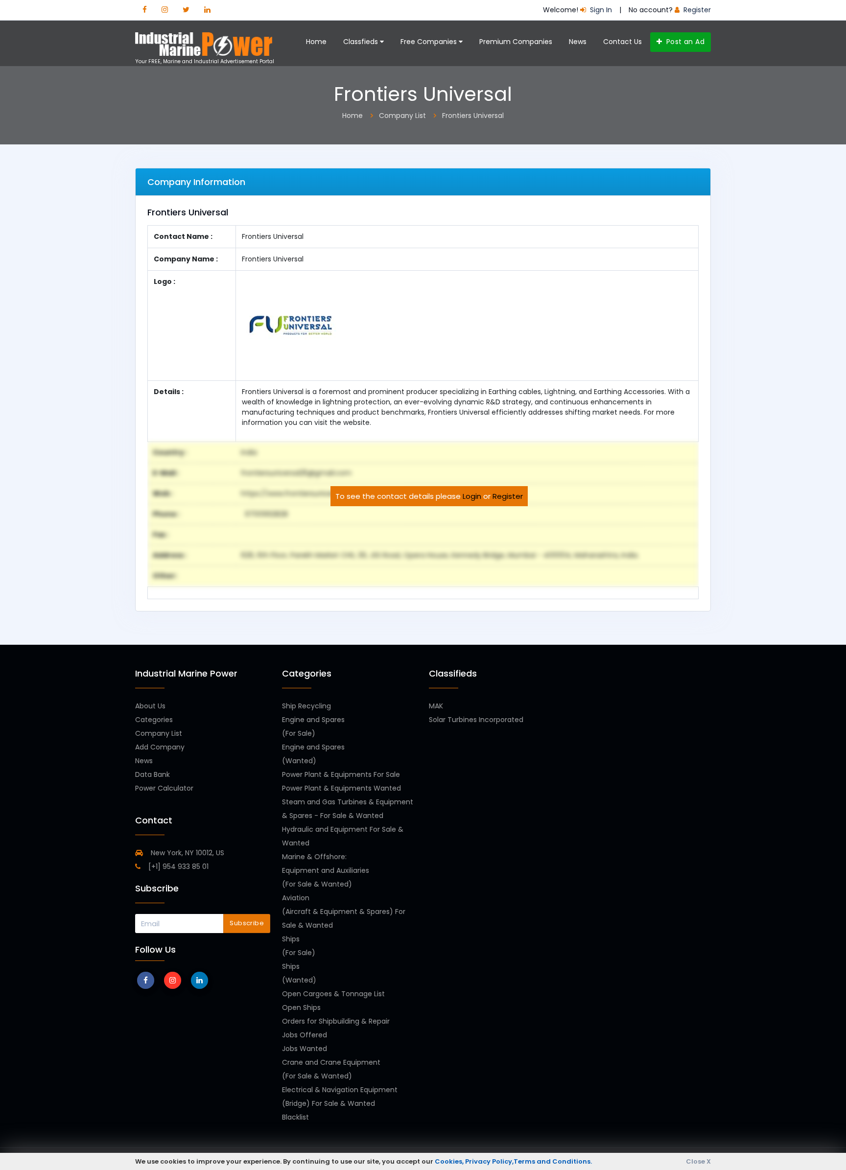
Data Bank (152, 774)
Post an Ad (684, 42)
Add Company (160, 747)
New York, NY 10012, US (186, 853)
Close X (698, 1161)
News (578, 42)
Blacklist (295, 1117)
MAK (436, 706)
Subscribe (247, 923)
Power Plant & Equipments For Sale (341, 774)
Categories (154, 720)
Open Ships (301, 1007)
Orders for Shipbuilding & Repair (336, 1021)
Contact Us (622, 42)
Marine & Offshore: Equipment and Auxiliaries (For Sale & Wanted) (325, 870)
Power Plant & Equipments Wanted (341, 788)
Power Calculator (164, 788)
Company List (158, 733)
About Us (150, 706)
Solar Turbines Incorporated (476, 720)
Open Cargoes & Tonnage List (333, 994)
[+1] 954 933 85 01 (177, 866)
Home (316, 42)
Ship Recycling (306, 706)
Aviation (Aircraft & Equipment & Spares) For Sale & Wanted (343, 911)
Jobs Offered (304, 1035)
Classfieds (361, 42)
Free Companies (429, 42)
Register (508, 496)
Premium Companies (515, 42)
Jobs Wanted (304, 1048)
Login (472, 496)
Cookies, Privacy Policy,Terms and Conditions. (513, 1161)
